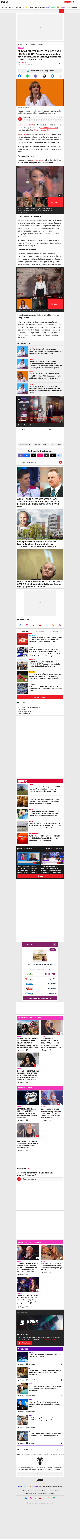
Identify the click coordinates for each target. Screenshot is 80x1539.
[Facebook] (27, 455)
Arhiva (57, 1491)
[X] (33, 455)
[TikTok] (53, 455)
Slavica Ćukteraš (24, 125)
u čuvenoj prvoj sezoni (49, 128)
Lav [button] (35, 1454)
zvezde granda (56, 444)
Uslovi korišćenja (42, 1493)
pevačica (37, 444)
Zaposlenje (51, 1493)
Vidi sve (40, 876)
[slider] (23, 420)
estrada (45, 444)
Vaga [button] (44, 1454)
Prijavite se (26, 1343)
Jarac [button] (60, 1454)
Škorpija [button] (49, 1454)
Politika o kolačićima (48, 1491)
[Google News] (59, 455)
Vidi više (40, 1474)
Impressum (37, 1491)
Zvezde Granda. (40, 130)
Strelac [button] (55, 1454)
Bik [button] (22, 1454)
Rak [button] (32, 1454)
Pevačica (21, 134)
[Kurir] (4, 2)
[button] (60, 63)
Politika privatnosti (30, 1493)
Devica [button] (39, 1454)
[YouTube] (46, 455)
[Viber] (21, 455)
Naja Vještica (25, 62)
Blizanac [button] (27, 1454)
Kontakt (30, 1491)
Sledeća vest (53, 430)
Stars (26, 44)
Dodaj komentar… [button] (29, 1179)
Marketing (24, 1491)
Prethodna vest (27, 430)
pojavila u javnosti (38, 160)
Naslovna (20, 44)
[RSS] (53, 625)
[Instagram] (40, 455)
